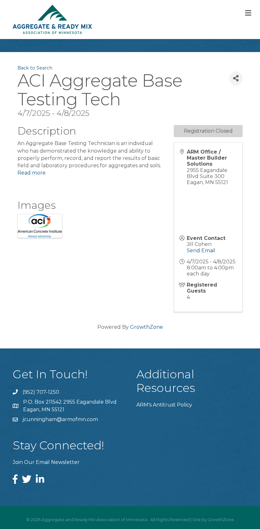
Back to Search (34, 68)
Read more (31, 173)
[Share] (236, 78)
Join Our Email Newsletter (46, 462)
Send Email (201, 251)
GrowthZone (146, 327)
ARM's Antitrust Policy (164, 405)
